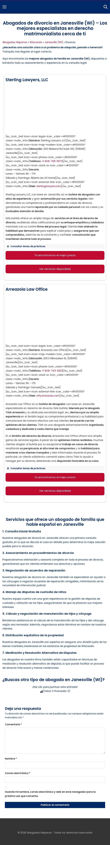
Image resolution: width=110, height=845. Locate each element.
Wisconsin (36, 42)
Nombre (11, 758)
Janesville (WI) (54, 42)
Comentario (13, 724)
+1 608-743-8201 (52, 370)
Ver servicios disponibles (55, 269)
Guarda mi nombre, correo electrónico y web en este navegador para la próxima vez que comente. (50, 794)
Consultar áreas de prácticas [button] (27, 246)
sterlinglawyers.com (48, 186)
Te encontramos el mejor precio (55, 255)
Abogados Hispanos (14, 42)
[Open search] (106, 7)
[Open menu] (4, 7)
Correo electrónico (17, 773)
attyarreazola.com (47, 395)
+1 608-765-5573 (52, 161)
